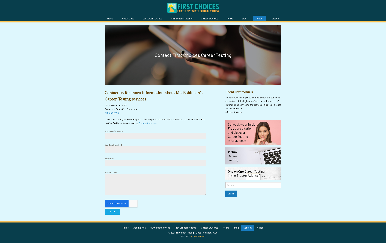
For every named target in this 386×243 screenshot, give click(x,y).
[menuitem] (110, 18)
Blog (244, 18)
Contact (259, 18)
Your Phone (109, 159)
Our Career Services (152, 18)
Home (110, 18)
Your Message (111, 172)
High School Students (182, 18)
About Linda (128, 18)
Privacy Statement (147, 123)
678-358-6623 (112, 113)
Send (112, 211)
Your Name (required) (114, 131)
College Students (209, 18)
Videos (275, 18)
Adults (230, 18)
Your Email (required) (114, 145)
